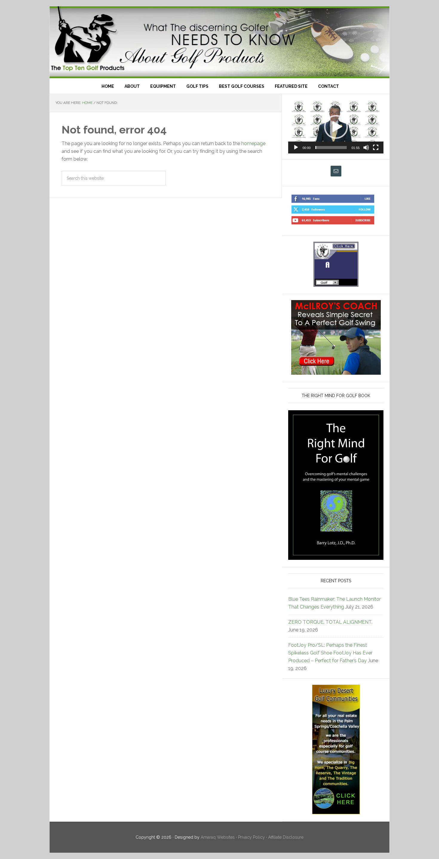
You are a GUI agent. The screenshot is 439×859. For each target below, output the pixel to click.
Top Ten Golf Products (219, 42)
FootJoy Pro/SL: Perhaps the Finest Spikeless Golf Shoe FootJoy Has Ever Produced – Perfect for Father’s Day (330, 652)
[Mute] (366, 147)
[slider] (331, 147)
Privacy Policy (251, 837)
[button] (336, 127)
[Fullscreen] (376, 147)
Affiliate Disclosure (285, 837)
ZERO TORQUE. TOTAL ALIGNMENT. (330, 622)
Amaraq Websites (218, 837)
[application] (335, 126)
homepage (253, 143)
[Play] (296, 147)
